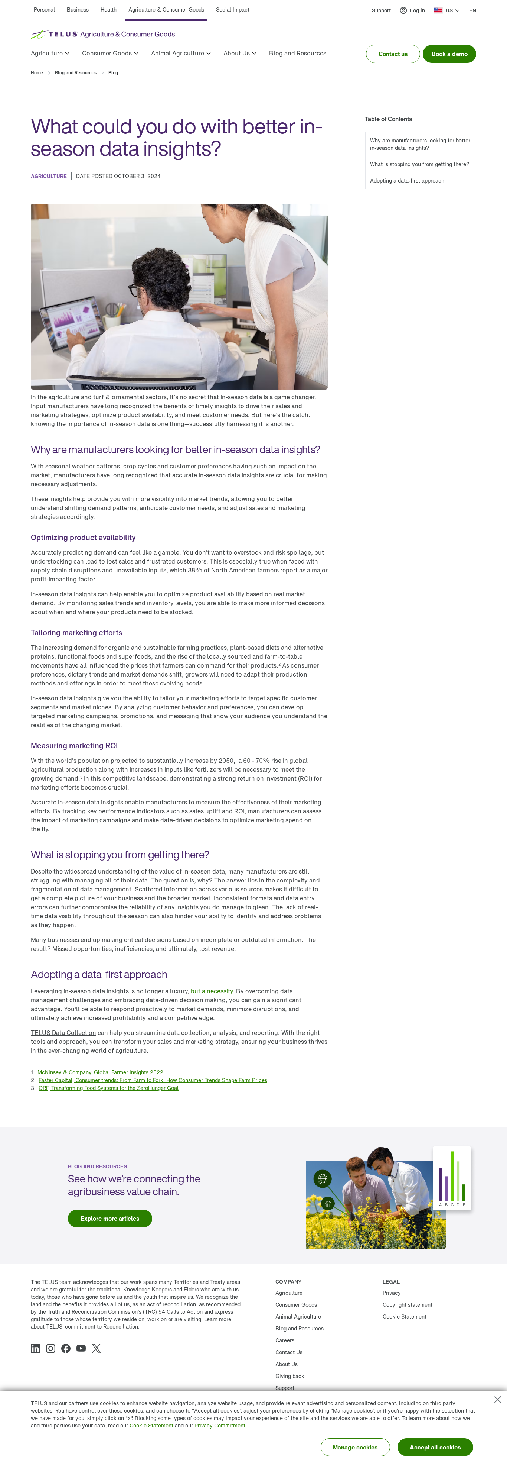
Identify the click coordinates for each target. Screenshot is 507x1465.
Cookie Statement (151, 1425)
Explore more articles (110, 1218)
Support (381, 10)
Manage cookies (355, 1447)
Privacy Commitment (219, 1425)
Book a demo (450, 53)
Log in (417, 10)
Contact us (393, 53)
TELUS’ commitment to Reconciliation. (93, 1326)
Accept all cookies (435, 1447)
